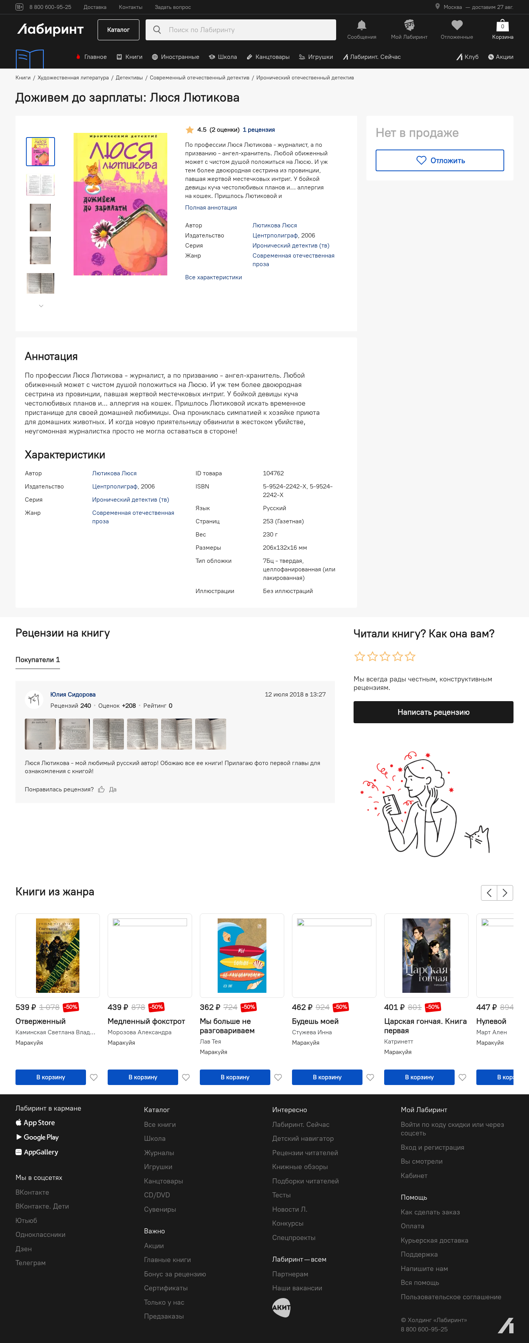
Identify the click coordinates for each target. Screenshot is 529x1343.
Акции (505, 56)
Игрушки (320, 56)
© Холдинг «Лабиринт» (434, 1320)
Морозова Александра (140, 1032)
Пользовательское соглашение (451, 1297)
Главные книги (167, 1259)
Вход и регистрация (432, 1147)
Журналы (159, 1153)
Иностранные (180, 56)
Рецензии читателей (305, 1153)
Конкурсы (288, 1223)
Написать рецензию (434, 712)
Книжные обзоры (300, 1166)
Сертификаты (166, 1288)
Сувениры (160, 1209)
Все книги (160, 1124)
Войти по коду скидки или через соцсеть (452, 1129)
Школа (227, 56)
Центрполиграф (275, 235)
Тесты (281, 1195)
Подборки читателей (305, 1181)
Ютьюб (26, 1220)
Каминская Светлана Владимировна (56, 1032)
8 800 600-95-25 (424, 1329)
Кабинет (414, 1175)
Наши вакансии (297, 1288)
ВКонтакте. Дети (42, 1206)
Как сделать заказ (430, 1212)
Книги (134, 56)
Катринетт (398, 1041)
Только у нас (164, 1302)
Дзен (23, 1249)
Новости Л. (289, 1209)
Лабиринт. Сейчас (375, 56)
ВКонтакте (32, 1192)
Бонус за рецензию (175, 1274)
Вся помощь (420, 1282)
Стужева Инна (312, 1032)
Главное (95, 56)
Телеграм (30, 1263)
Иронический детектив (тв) (291, 245)
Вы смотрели (422, 1161)
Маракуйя (29, 1042)
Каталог (118, 29)
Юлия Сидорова (73, 694)
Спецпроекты (294, 1237)
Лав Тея (210, 1041)
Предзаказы (164, 1316)
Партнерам (290, 1274)
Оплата (412, 1226)
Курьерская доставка (435, 1240)
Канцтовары (273, 56)
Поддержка (419, 1254)
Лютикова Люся (274, 225)
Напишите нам (424, 1268)
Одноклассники (40, 1234)
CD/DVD (157, 1195)
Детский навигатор (303, 1138)
